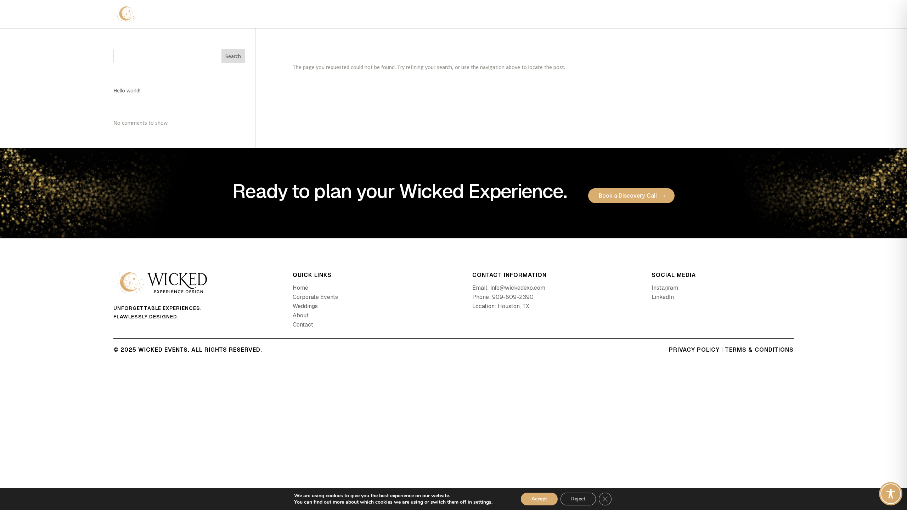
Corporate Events (673, 15)
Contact (782, 15)
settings (482, 502)
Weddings (721, 15)
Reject (578, 498)
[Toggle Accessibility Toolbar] (891, 494)
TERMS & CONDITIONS (759, 349)
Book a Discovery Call (628, 195)
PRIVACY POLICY (694, 349)
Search (233, 56)
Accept (539, 498)
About (753, 15)
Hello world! (126, 90)
